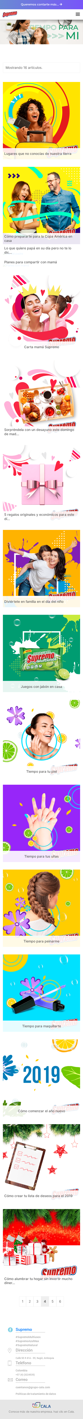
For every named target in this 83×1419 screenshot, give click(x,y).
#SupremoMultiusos (28, 1337)
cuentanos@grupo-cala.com (33, 1387)
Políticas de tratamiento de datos (36, 1394)
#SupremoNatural (27, 1345)
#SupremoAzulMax (27, 1341)
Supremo (24, 1329)
